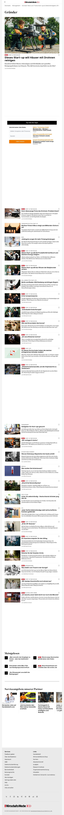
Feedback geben (10, 754)
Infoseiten (36, 772)
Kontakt (7, 775)
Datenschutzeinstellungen (12, 767)
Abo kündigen (9, 777)
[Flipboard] (37, 796)
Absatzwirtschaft (38, 762)
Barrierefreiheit (9, 770)
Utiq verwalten (9, 788)
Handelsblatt (37, 754)
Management (16, 6)
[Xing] (21, 796)
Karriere (35, 759)
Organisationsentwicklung (41, 770)
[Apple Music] (29, 796)
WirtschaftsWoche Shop (40, 757)
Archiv (7, 785)
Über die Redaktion (10, 757)
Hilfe (6, 782)
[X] (6, 796)
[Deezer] (33, 796)
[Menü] (5, 2)
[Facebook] (10, 796)
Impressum (8, 759)
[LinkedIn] (18, 796)
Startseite (7, 6)
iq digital (35, 764)
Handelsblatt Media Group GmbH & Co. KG (41, 811)
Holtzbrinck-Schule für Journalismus (44, 775)
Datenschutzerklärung (11, 764)
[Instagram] (14, 796)
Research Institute (38, 767)
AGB (6, 762)
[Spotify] (25, 796)
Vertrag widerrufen (10, 780)
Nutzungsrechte (9, 772)
